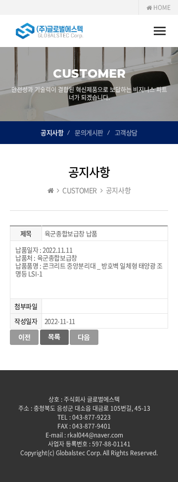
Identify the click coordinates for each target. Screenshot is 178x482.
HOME (161, 7)
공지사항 (52, 132)
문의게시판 (89, 132)
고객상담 (126, 132)
